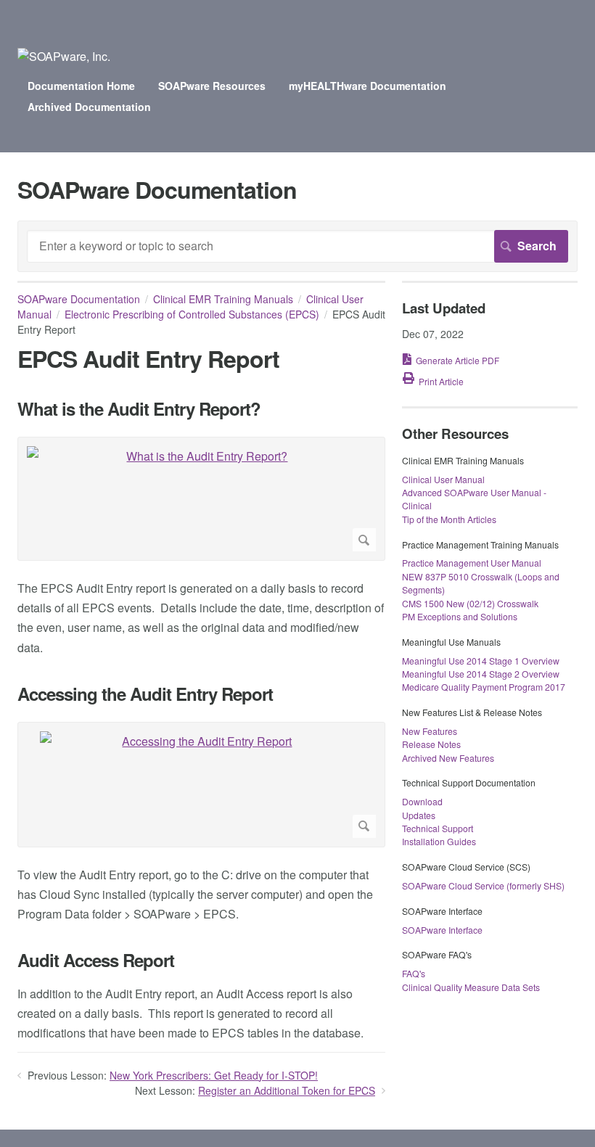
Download (422, 801)
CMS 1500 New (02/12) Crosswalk (470, 603)
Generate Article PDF (457, 360)
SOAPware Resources (212, 85)
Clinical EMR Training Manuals (223, 299)
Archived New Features (448, 758)
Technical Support (437, 828)
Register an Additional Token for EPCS (286, 1090)
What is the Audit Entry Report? (138, 408)
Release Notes (431, 744)
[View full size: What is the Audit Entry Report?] (201, 498)
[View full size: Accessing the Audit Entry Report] (201, 784)
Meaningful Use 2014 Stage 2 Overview (480, 673)
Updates (418, 815)
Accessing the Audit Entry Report (145, 693)
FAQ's (413, 973)
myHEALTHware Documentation (367, 85)
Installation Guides (439, 841)
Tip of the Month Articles (449, 519)
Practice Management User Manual (471, 562)
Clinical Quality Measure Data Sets (471, 987)
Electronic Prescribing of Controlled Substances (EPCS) (192, 314)
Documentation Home (81, 85)
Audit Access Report (95, 960)
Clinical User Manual (443, 479)
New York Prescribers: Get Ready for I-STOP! (214, 1075)
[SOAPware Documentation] (63, 56)
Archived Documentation (89, 106)
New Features (429, 731)
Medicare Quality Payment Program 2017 (483, 687)
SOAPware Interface (442, 930)
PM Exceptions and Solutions (459, 616)
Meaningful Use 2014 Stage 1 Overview (480, 660)
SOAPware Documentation (78, 299)
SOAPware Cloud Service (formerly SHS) (483, 885)
